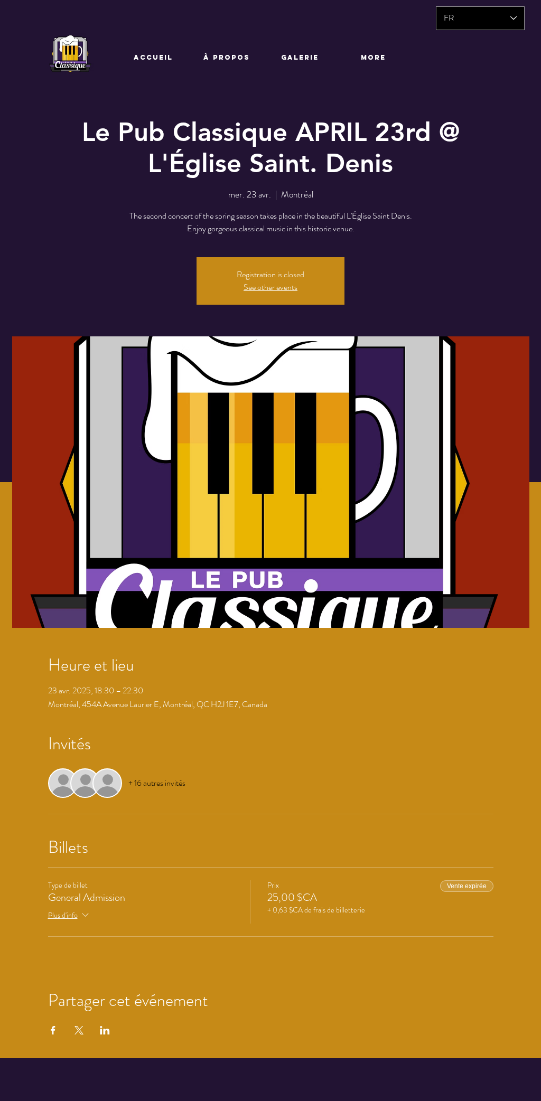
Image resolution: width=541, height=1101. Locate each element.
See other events (270, 287)
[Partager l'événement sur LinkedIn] (105, 1030)
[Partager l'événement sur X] (79, 1030)
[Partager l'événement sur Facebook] (53, 1030)
